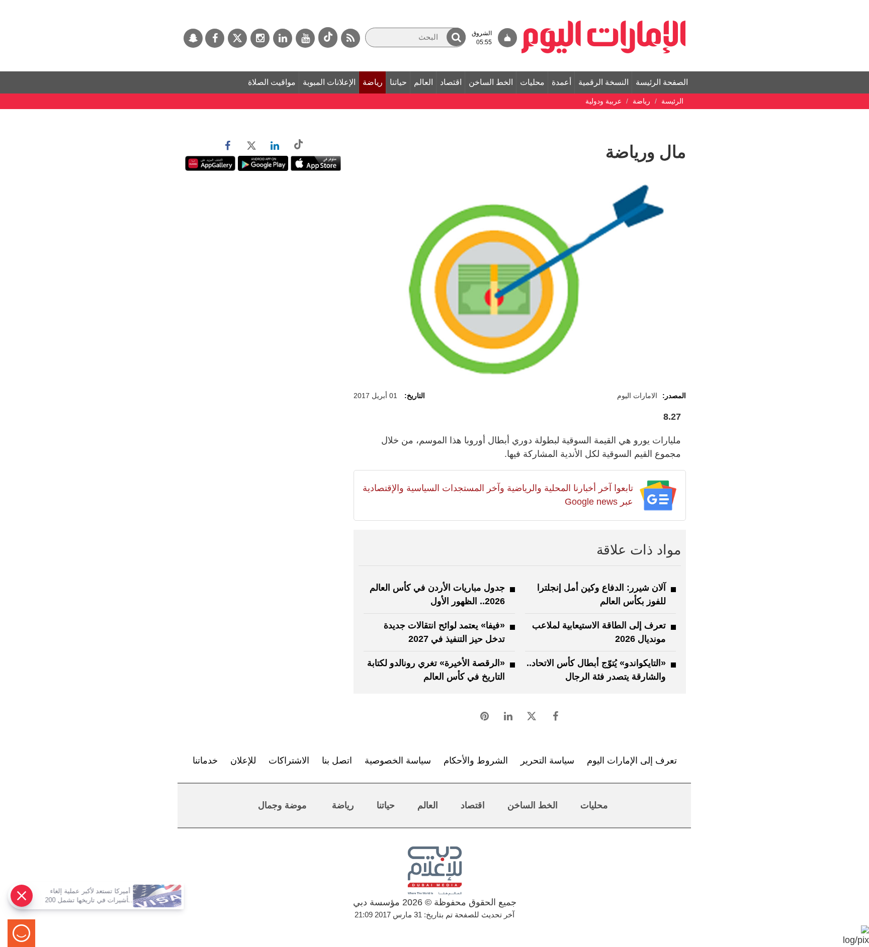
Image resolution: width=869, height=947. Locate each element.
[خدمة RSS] (350, 38)
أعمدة (561, 82)
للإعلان (243, 760)
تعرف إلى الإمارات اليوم (632, 760)
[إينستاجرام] (260, 38)
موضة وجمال (282, 805)
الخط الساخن (491, 82)
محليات (532, 82)
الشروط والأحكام (476, 760)
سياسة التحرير (547, 760)
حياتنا (398, 82)
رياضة (373, 82)
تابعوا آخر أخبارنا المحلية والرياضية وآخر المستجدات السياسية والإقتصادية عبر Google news (498, 495)
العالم (423, 82)
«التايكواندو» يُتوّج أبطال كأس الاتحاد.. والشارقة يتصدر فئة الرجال (596, 670)
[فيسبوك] (214, 38)
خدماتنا (205, 760)
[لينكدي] (282, 38)
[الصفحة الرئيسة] (604, 5)
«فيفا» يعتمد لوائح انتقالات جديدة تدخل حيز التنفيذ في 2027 (444, 632)
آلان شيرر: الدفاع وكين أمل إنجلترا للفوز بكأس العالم (601, 594)
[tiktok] (327, 37)
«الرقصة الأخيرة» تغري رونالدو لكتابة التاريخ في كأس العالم (436, 670)
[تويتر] (237, 38)
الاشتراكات (289, 760)
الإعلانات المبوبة (329, 82)
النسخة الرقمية (603, 82)
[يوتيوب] (305, 38)
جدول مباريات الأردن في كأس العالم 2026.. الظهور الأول (437, 594)
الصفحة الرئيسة (662, 82)
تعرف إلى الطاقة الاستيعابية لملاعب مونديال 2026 (599, 632)
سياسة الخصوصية (398, 760)
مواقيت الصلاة (272, 82)
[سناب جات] (193, 38)
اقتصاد (451, 82)
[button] (456, 37)
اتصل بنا (337, 760)
